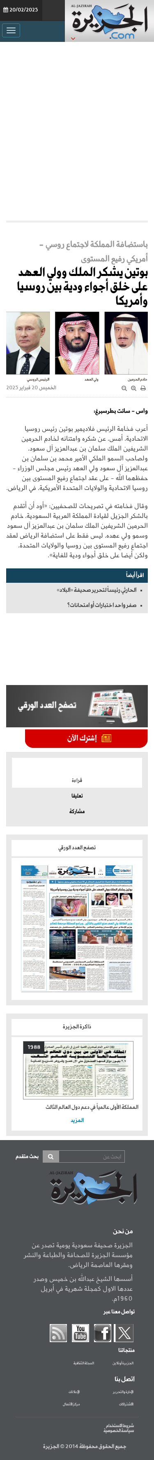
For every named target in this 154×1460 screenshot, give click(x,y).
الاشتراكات (126, 1404)
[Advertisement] (77, 131)
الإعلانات (74, 1392)
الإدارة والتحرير (123, 1392)
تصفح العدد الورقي (77, 848)
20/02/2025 (23, 10)
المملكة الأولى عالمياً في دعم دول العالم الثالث (92, 1107)
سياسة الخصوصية (118, 1431)
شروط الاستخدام (120, 1426)
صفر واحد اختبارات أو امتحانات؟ (101, 605)
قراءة (77, 780)
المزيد (77, 1120)
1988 (34, 1047)
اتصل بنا (125, 1379)
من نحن (123, 1231)
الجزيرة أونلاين (123, 1363)
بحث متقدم (27, 1156)
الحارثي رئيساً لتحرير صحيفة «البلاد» (96, 590)
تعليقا (77, 796)
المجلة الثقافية (84, 1363)
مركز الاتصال (71, 1404)
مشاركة (77, 811)
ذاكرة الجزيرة (77, 1027)
